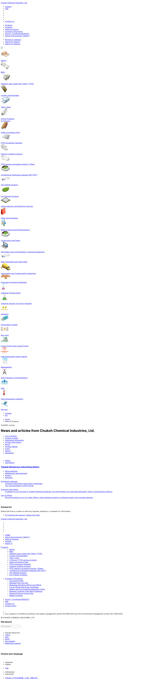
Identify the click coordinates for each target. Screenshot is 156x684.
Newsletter (9, 453)
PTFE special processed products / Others (26, 568)
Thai (6, 668)
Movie (7, 444)
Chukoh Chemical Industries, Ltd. (14, 3)
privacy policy (10, 606)
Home (7, 419)
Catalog (8, 7)
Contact (8, 413)
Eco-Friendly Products (18, 575)
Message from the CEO (18, 583)
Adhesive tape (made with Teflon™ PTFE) (25, 554)
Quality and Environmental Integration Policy (27, 589)
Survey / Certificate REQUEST (17, 34)
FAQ (6, 9)
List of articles (11, 436)
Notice (7, 451)
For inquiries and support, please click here (22, 515)
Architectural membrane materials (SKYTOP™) (27, 571)
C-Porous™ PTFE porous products (23, 560)
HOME (7, 535)
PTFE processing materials (20, 564)
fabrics (12, 549)
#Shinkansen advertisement (16, 473)
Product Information (13, 442)
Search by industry (12, 42)
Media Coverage (16, 596)
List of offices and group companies (24, 587)
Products (8, 25)
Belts (11, 551)
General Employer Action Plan (21, 593)
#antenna (9, 478)
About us (8, 543)
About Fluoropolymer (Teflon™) (17, 36)
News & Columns (12, 29)
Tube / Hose (14, 558)
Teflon (7, 635)
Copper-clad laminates (18, 556)
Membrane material (13, 643)
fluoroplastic (10, 641)
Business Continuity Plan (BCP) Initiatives (25, 591)
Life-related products (17, 573)
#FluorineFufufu (11, 471)
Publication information (14, 440)
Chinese (22, 678)
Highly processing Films (18, 562)
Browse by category (13, 40)
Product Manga (11, 447)
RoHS (7, 639)
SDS (6, 637)
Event (7, 449)
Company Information (14, 31)
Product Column (11, 438)
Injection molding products (20, 566)
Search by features (12, 44)
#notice (8, 475)
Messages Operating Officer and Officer (25, 585)
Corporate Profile (16, 581)
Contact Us (9, 21)
